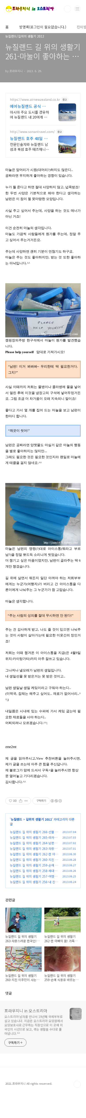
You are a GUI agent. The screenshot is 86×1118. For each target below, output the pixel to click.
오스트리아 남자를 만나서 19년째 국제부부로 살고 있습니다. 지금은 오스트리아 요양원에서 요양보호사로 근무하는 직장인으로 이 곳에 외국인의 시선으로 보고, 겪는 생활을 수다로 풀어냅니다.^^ (33, 1025)
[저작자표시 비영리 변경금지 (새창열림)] (56, 801)
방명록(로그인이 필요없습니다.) (42, 27)
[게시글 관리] (26, 800)
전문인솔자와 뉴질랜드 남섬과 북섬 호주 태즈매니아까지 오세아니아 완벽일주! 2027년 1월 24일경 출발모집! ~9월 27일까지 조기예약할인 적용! (30, 147)
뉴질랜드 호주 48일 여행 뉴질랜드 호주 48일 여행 (29, 138)
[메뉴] (77, 8)
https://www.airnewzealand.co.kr (35, 99)
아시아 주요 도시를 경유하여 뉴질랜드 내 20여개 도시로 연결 (29, 114)
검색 (67, 9)
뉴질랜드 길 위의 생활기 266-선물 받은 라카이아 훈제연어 (34, 834)
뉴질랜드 (16, 819)
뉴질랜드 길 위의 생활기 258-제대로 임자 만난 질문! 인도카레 (33, 873)
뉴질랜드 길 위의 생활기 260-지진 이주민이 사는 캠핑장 (34, 862)
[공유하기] (20, 800)
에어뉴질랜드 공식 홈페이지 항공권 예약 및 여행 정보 (30, 106)
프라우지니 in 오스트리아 (25, 1010)
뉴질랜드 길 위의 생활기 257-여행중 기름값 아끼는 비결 (33, 878)
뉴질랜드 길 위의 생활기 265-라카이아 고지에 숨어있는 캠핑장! (33, 839)
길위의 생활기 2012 (39, 819)
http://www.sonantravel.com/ (32, 132)
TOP (77, 1084)
